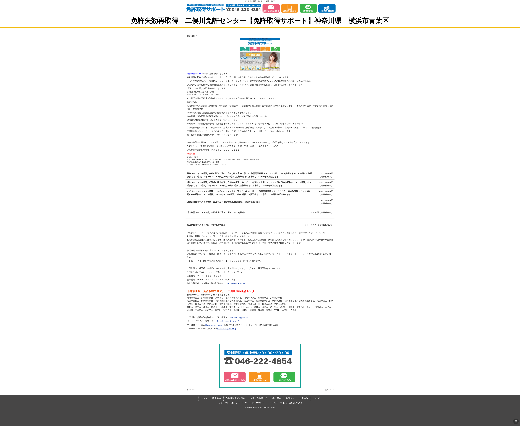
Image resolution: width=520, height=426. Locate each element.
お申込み (303, 398)
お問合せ (290, 398)
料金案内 (216, 398)
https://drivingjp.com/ (239, 317)
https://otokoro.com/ (213, 325)
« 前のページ (190, 390)
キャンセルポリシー (254, 403)
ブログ (316, 398)
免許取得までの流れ (235, 398)
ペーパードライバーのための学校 (285, 403)
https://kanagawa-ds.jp (226, 328)
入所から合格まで (258, 398)
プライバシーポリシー (229, 403)
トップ (204, 398)
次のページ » (329, 390)
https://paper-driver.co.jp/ (228, 321)
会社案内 (276, 398)
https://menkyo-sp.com (235, 283)
